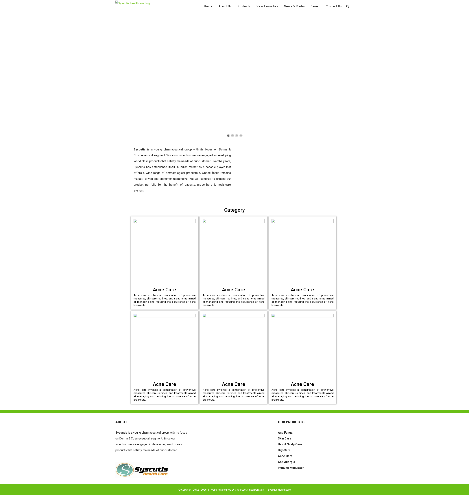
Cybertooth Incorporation (249, 489)
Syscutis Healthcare (279, 489)
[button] (347, 6)
